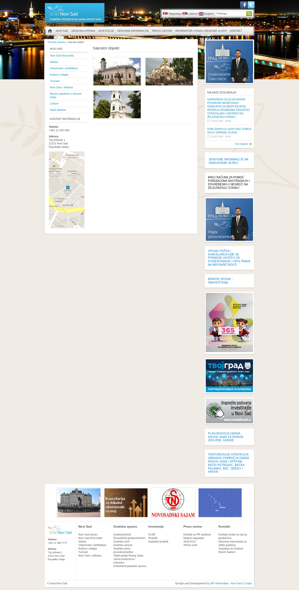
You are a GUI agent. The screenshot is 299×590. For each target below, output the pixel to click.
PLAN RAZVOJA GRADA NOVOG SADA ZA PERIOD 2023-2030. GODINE (225, 437)
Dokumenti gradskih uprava (129, 566)
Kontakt (236, 30)
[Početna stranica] (74, 22)
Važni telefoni (58, 110)
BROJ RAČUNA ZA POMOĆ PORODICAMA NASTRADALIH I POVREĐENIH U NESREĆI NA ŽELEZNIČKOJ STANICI (229, 183)
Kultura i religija (59, 74)
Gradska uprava (83, 30)
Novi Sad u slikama (61, 87)
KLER (151, 534)
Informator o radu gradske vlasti (201, 30)
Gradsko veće (121, 541)
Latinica (193, 13)
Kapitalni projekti (158, 541)
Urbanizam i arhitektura (64, 68)
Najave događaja (221, 92)
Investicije (106, 30)
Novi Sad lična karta (62, 55)
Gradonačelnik (122, 534)
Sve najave (241, 143)
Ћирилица (175, 13)
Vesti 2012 (189, 541)
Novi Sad (62, 30)
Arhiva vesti (190, 545)
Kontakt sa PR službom (197, 534)
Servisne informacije (133, 30)
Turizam (55, 81)
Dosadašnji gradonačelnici (129, 538)
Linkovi (54, 103)
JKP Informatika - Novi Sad (226, 583)
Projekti (152, 538)
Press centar (162, 30)
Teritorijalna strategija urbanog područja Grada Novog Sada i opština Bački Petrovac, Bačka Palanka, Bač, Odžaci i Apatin (228, 463)
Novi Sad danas (87, 534)
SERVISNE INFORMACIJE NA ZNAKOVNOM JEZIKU (228, 161)
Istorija (54, 62)
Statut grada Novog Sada (128, 555)
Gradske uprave (122, 545)
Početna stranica (50, 31)
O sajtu (248, 583)
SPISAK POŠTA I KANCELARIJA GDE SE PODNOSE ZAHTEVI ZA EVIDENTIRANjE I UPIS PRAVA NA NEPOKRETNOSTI (229, 257)
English (208, 13)
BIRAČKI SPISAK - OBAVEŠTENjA (220, 280)
